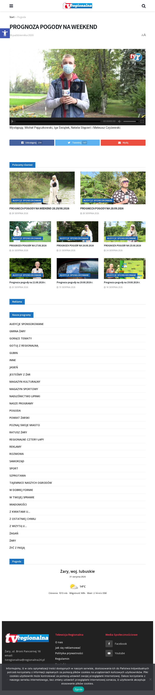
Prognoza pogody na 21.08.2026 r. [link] (27, 282)
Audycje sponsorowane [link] (27, 200)
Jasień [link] (13, 367)
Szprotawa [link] (17, 475)
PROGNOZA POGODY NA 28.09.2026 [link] (101, 208)
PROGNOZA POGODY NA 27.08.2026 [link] (27, 245)
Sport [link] (13, 468)
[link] (5, 33)
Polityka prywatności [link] (69, 653)
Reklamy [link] (15, 446)
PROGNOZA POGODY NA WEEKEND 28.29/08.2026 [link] (39, 208)
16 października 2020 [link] (21, 35)
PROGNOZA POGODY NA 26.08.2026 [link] (75, 245)
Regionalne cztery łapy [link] (26, 439)
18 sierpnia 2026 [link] (114, 287)
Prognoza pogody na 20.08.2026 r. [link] (75, 282)
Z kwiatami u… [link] (19, 511)
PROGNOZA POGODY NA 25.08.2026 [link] (122, 245)
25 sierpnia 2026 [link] (66, 250)
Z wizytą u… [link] (18, 526)
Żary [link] (12, 540)
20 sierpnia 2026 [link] (19, 287)
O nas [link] (59, 642)
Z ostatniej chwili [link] (22, 519)
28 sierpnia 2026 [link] (19, 213)
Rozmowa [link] (16, 454)
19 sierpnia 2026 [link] (66, 287)
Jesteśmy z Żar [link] (19, 374)
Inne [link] (12, 360)
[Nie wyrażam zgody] (150, 679)
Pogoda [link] (21, 17)
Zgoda (78, 689)
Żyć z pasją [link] (17, 547)
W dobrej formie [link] (21, 490)
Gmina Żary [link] (17, 331)
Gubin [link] (13, 353)
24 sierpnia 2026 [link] (114, 250)
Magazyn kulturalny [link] (24, 381)
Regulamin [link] (62, 658)
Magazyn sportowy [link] (23, 389)
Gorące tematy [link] (20, 338)
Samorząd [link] (16, 461)
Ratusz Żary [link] (18, 432)
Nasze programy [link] (21, 403)
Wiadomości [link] (18, 504)
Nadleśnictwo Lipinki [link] (24, 396)
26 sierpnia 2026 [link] (19, 250)
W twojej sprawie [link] (21, 497)
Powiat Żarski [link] (19, 417)
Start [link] (11, 17)
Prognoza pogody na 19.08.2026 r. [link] (122, 282)
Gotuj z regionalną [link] (23, 345)
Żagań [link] (13, 533)
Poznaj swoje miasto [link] (24, 425)
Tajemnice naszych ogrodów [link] (30, 482)
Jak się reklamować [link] (68, 647)
